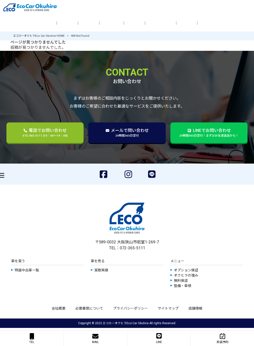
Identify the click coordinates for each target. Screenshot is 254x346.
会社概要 (58, 308)
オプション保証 (186, 270)
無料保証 (181, 281)
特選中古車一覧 (27, 270)
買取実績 (101, 270)
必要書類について (89, 308)
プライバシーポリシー (130, 308)
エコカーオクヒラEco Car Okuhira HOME (38, 35)
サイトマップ (168, 308)
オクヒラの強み (186, 275)
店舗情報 (195, 308)
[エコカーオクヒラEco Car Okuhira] (127, 7)
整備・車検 (182, 286)
